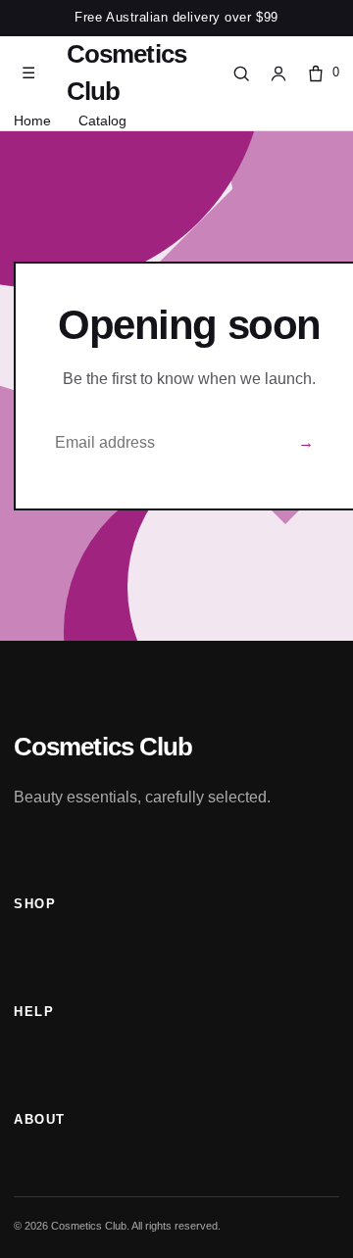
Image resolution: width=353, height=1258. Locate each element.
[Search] (241, 73)
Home (32, 120)
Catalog (102, 120)
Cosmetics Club (126, 72)
